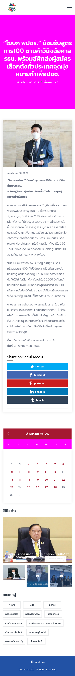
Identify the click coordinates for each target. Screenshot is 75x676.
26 (37, 487)
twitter (39, 366)
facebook (40, 374)
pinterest (40, 383)
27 (46, 487)
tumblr (40, 400)
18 (28, 480)
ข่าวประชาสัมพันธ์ (28, 82)
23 (11, 487)
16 (12, 480)
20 (46, 480)
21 (55, 480)
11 (29, 472)
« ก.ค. (8, 434)
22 (63, 480)
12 (37, 472)
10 (20, 472)
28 (55, 487)
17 (20, 480)
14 (55, 472)
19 (37, 480)
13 (46, 472)
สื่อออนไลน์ (51, 82)
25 (28, 487)
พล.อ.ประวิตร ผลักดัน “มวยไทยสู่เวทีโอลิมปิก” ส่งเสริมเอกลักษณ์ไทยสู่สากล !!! (38, 555)
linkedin (40, 391)
